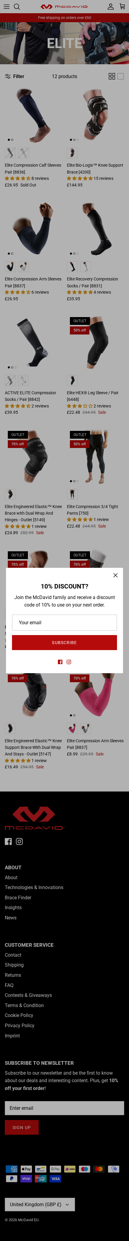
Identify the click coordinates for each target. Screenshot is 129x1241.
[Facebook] (60, 662)
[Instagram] (69, 662)
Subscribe (64, 642)
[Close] (115, 575)
